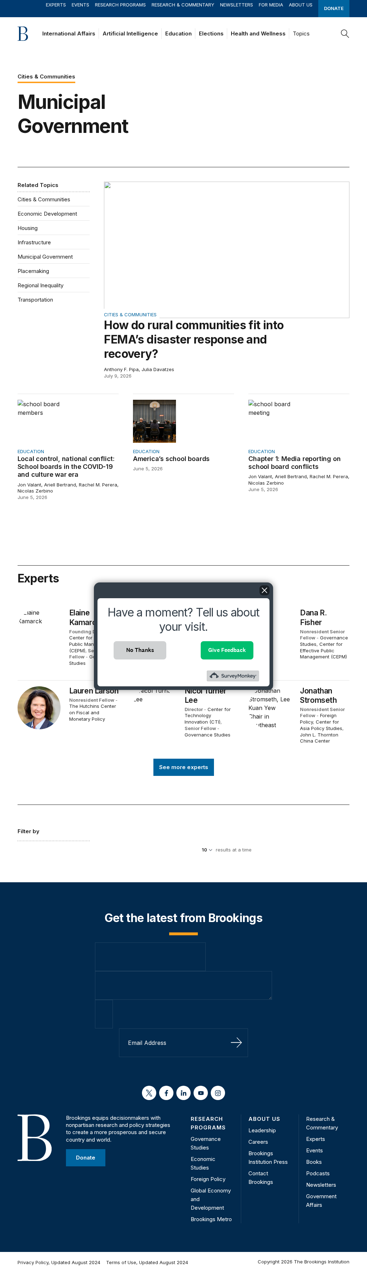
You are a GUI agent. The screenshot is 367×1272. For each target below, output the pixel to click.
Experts (56, 5)
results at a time (234, 850)
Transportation (35, 299)
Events (80, 5)
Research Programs (120, 5)
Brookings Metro (211, 1219)
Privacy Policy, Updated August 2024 (59, 1262)
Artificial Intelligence (130, 33)
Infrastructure (34, 242)
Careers (258, 1141)
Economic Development (47, 213)
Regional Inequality (40, 285)
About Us (301, 5)
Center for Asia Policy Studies (321, 725)
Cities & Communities (44, 199)
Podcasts (318, 1173)
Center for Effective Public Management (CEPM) (91, 644)
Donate (334, 8)
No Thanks (140, 650)
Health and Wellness (258, 33)
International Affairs (68, 33)
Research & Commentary (183, 5)
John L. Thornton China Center (319, 738)
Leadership (262, 1130)
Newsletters (236, 5)
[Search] (345, 33)
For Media (271, 5)
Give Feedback (227, 650)
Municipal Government (45, 256)
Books (314, 1161)
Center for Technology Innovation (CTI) (208, 715)
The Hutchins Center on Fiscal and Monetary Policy (92, 712)
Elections (211, 33)
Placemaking (33, 271)
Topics (301, 33)
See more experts (183, 767)
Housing (28, 228)
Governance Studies (207, 735)
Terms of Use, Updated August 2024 (147, 1262)
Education (178, 33)
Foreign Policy (208, 1179)
